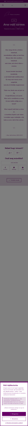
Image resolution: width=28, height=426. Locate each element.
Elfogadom (15, 414)
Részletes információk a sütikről (15, 423)
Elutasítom (15, 419)
